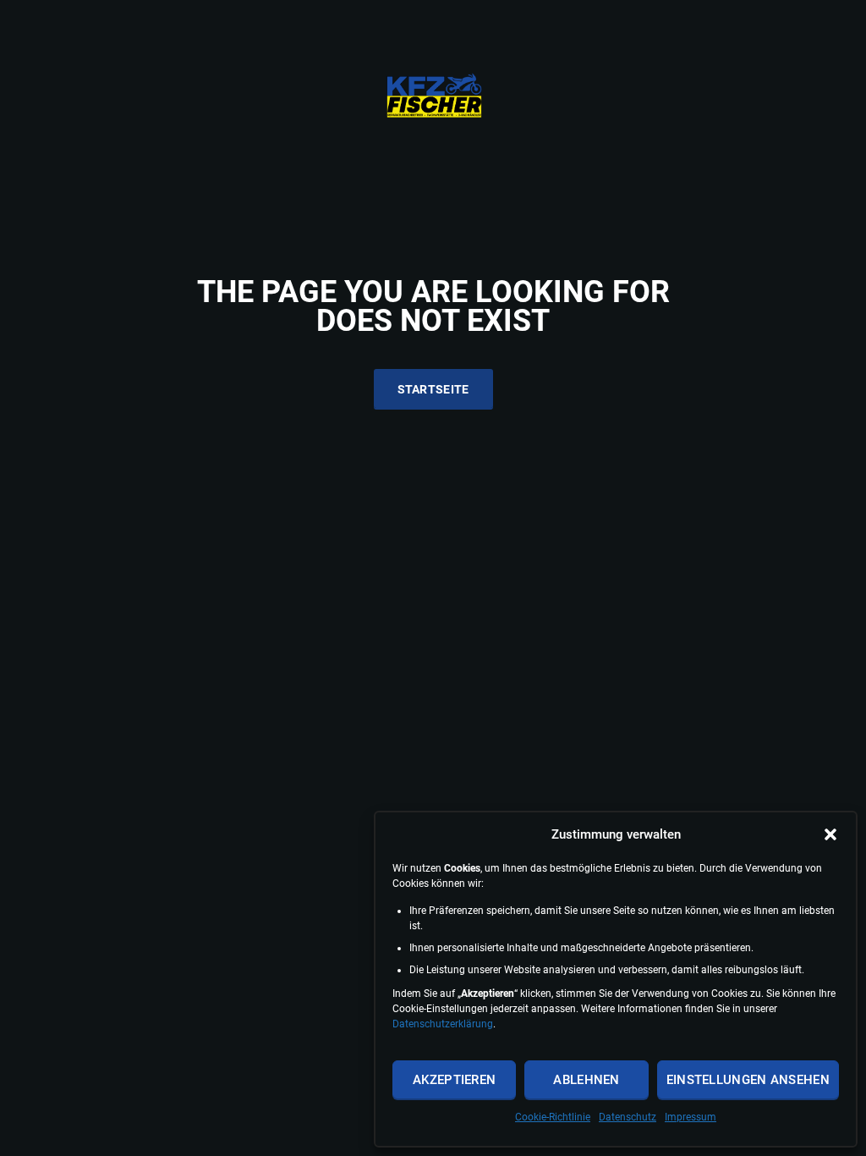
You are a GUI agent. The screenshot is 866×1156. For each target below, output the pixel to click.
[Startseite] (433, 95)
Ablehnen (586, 1079)
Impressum (690, 1117)
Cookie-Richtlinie (552, 1117)
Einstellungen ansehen (748, 1079)
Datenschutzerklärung (442, 1024)
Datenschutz (627, 1117)
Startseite (433, 389)
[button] (830, 834)
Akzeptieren (454, 1079)
